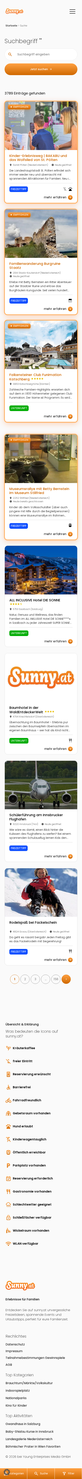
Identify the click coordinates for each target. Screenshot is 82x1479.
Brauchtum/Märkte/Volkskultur (29, 1383)
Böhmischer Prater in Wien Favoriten (33, 1446)
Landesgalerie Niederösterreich (29, 1439)
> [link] (66, 979)
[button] (7, 1472)
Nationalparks (16, 1398)
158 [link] (56, 979)
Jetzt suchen (41, 69)
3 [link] (35, 979)
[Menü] (72, 11)
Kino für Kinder (16, 1405)
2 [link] (25, 979)
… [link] (46, 979)
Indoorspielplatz (18, 1390)
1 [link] (14, 979)
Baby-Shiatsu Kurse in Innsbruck (30, 1431)
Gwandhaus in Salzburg (23, 1424)
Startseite (11, 25)
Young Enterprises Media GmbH (47, 1456)
